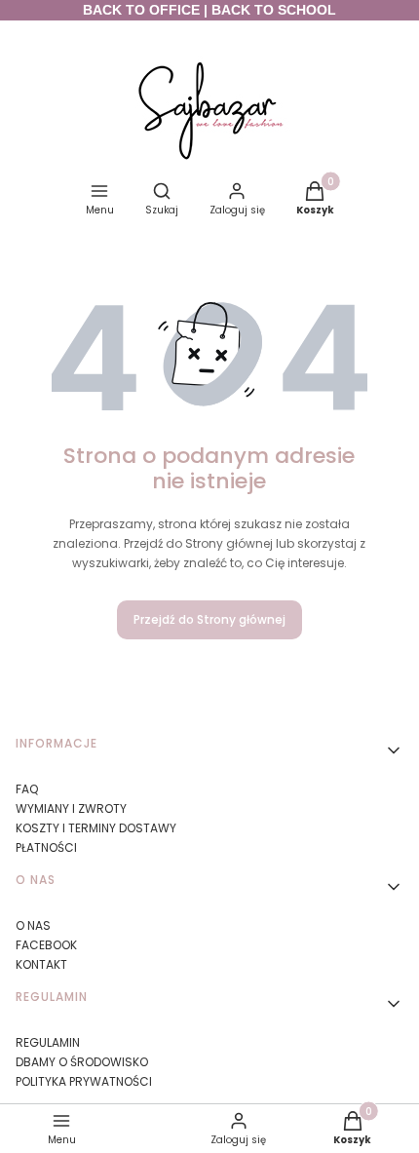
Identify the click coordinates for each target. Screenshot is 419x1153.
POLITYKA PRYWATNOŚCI (84, 1081)
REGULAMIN (48, 1042)
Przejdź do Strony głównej (209, 619)
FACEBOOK (46, 945)
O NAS (33, 925)
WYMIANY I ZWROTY (71, 808)
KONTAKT (41, 964)
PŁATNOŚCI (46, 847)
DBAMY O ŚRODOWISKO (82, 1062)
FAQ (27, 789)
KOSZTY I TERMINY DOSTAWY (96, 828)
